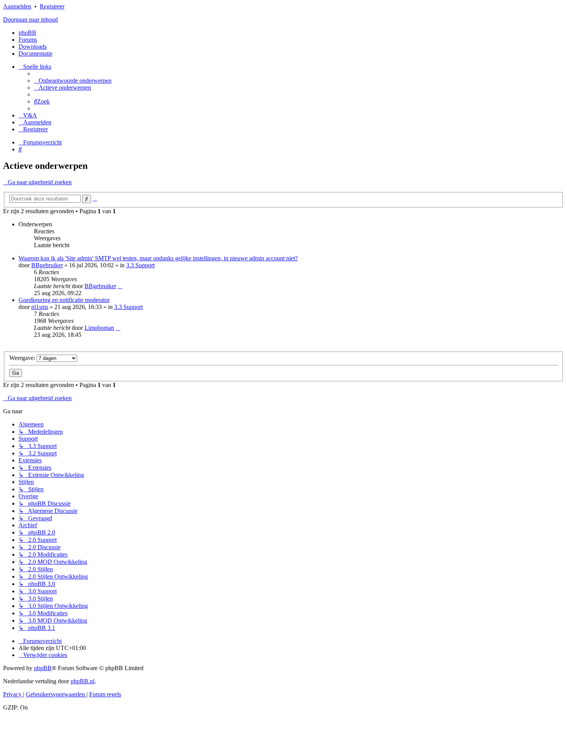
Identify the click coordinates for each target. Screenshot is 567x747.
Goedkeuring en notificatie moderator (64, 300)
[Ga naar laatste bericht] (120, 286)
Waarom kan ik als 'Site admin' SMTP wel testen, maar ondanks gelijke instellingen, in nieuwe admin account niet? (158, 258)
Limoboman (99, 327)
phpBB (27, 32)
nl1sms (39, 307)
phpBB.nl (82, 681)
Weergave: (23, 358)
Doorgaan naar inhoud (30, 19)
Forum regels (105, 694)
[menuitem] (72, 80)
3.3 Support (140, 265)
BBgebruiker (47, 265)
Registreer (52, 6)
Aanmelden (17, 6)
